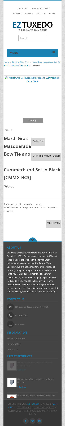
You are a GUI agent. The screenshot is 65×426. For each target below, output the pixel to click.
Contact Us (12, 349)
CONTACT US (22, 8)
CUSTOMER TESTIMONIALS (22, 13)
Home (6, 62)
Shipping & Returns (16, 338)
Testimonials (24, 407)
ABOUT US (41, 13)
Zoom (9, 130)
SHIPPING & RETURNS (40, 8)
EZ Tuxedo (33, 403)
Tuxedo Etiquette (44, 407)
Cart (52, 13)
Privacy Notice (14, 344)
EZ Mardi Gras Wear (20, 62)
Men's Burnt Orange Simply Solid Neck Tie (36, 395)
